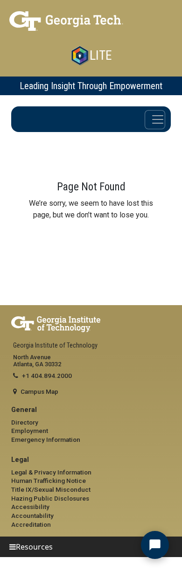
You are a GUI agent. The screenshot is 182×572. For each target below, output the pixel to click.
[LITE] (80, 55)
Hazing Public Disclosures (50, 498)
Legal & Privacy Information (51, 472)
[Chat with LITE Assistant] (155, 545)
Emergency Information (45, 439)
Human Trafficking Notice (48, 480)
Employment (29, 430)
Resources (34, 547)
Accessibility (30, 506)
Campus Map (39, 391)
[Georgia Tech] (91, 21)
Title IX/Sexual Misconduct (51, 489)
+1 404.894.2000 (47, 375)
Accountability (32, 515)
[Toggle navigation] (155, 119)
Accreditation (31, 524)
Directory (24, 422)
